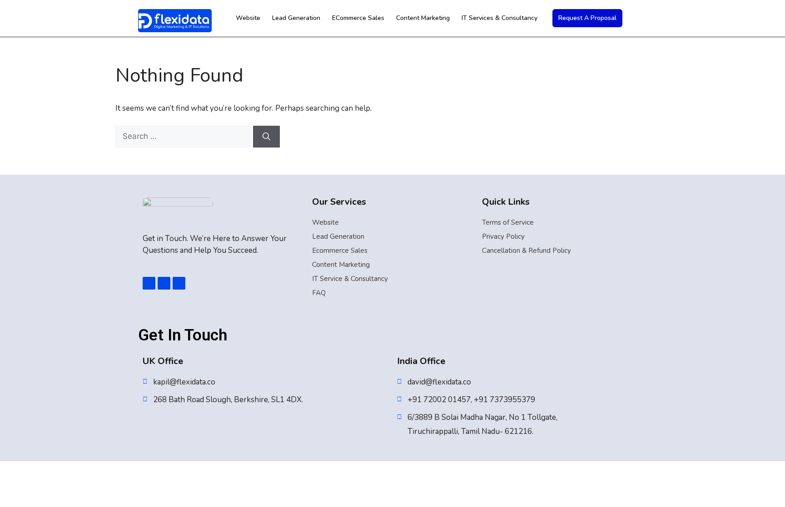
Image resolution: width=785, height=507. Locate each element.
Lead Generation (296, 18)
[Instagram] (179, 283)
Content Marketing (423, 18)
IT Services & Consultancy (499, 18)
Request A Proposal (587, 18)
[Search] (266, 137)
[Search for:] (184, 136)
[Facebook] (149, 283)
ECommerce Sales (358, 18)
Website (248, 18)
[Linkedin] (164, 283)
